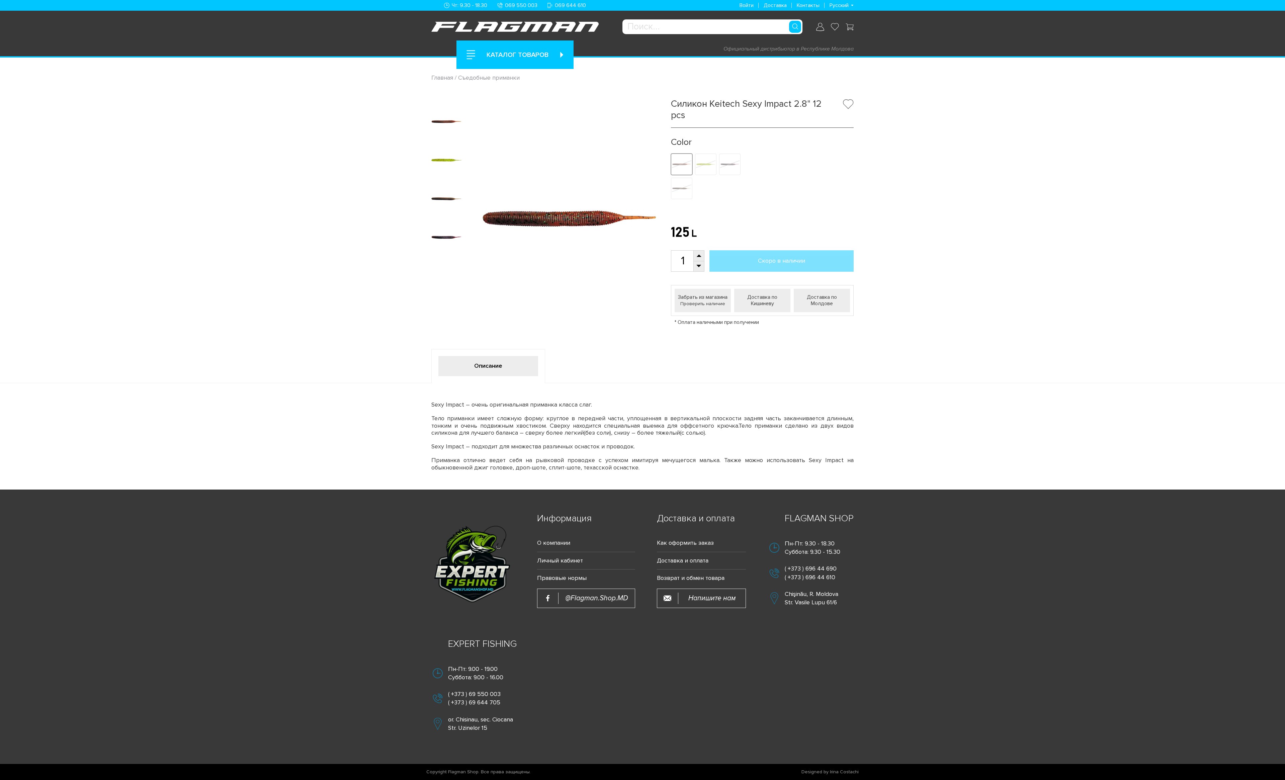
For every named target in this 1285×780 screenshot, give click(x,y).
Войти (747, 5)
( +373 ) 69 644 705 (474, 702)
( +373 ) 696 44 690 (811, 568)
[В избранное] (848, 104)
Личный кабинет (560, 560)
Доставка (775, 5)
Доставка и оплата (682, 560)
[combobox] (712, 26)
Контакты (808, 5)
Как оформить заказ (685, 542)
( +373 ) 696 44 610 (810, 577)
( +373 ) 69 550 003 (474, 694)
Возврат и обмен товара (690, 578)
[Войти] (820, 27)
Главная (443, 77)
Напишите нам (712, 598)
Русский (839, 5)
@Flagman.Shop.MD (596, 598)
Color (681, 142)
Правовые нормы (562, 578)
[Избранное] (835, 27)
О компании (553, 542)
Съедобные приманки (489, 77)
